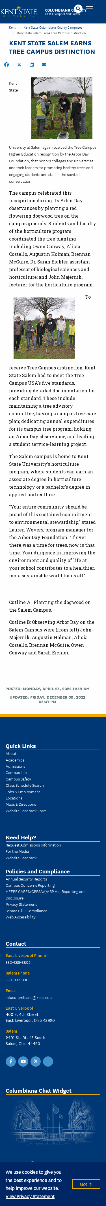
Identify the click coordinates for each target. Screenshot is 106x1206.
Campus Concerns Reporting (30, 885)
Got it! (86, 1183)
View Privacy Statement (30, 1195)
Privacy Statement (21, 904)
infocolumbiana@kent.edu (29, 997)
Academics (15, 760)
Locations (14, 798)
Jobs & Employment (23, 791)
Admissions (15, 766)
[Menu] (89, 9)
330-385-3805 (18, 962)
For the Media (17, 851)
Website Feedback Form (26, 810)
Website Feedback (21, 857)
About (11, 753)
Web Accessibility (21, 917)
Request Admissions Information (33, 845)
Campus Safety (18, 779)
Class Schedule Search (25, 785)
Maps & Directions (21, 804)
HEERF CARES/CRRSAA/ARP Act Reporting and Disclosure (46, 894)
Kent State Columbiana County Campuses (53, 27)
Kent (12, 27)
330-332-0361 (18, 980)
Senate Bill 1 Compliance (26, 910)
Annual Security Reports (26, 879)
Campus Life (16, 772)
